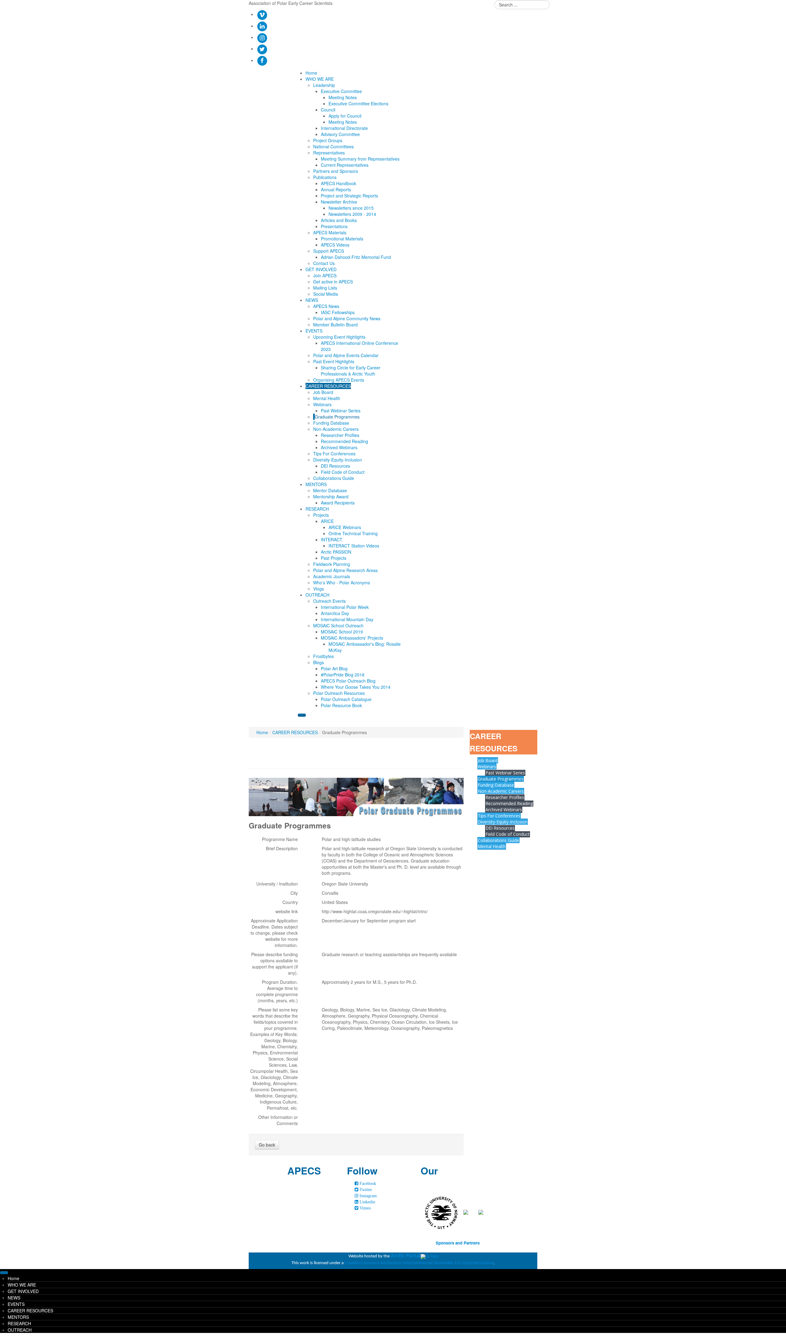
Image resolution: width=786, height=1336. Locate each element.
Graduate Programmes (500, 779)
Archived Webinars (503, 809)
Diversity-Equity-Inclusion (502, 822)
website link (286, 911)
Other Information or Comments (278, 1120)
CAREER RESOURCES (295, 732)
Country (290, 902)
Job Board (488, 760)
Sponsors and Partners (458, 1243)
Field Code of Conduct (507, 834)
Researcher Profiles (504, 797)
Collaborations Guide (498, 840)
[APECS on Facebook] (262, 60)
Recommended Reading (509, 803)
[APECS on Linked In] (262, 26)
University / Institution (277, 884)
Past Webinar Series (505, 773)
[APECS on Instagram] (262, 37)
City (294, 893)
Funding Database (496, 785)
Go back (267, 1145)
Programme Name (280, 839)
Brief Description (282, 848)
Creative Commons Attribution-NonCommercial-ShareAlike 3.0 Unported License (418, 1263)
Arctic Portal (406, 1256)
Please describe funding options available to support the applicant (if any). (274, 963)
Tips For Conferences (499, 816)
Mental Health (492, 846)
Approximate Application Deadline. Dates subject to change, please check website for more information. (274, 932)
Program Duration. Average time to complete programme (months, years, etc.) (277, 991)
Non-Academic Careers (501, 791)
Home (262, 732)
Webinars (487, 766)
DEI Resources (500, 828)
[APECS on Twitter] (262, 48)
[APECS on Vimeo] (262, 14)
